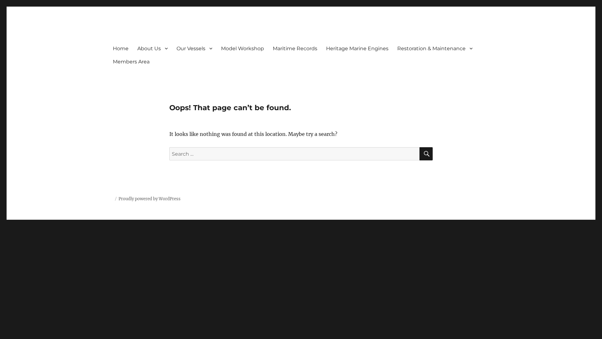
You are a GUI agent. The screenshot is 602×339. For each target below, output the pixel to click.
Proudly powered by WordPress (150, 199)
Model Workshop (242, 48)
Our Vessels (191, 48)
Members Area (131, 62)
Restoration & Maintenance (431, 48)
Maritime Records (295, 48)
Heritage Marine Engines (357, 48)
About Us (149, 48)
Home (121, 48)
